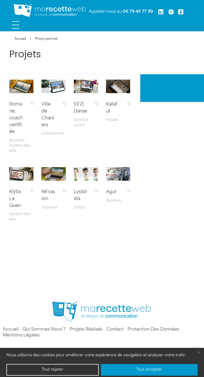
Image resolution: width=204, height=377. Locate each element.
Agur (111, 192)
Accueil (20, 39)
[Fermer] (198, 352)
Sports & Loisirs (81, 122)
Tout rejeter (52, 370)
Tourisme (49, 207)
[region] (102, 362)
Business (16, 140)
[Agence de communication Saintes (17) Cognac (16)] (50, 11)
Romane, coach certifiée (16, 118)
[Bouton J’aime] (27, 103)
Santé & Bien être (20, 148)
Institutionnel (52, 133)
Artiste (79, 207)
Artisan (112, 120)
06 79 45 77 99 (138, 12)
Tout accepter (149, 370)
